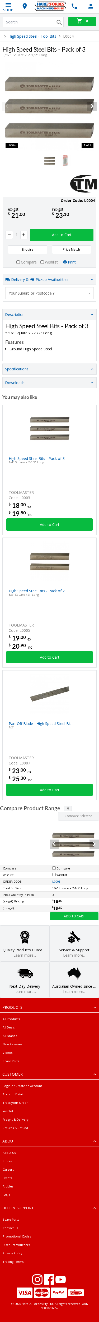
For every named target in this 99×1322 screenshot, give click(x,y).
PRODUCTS (12, 1007)
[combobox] (49, 293)
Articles (8, 1186)
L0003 (56, 881)
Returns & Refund (15, 1128)
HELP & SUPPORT (18, 1207)
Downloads (15, 382)
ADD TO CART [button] (74, 916)
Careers (8, 1169)
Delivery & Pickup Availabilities (39, 279)
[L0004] (49, 106)
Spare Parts (11, 1061)
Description (15, 314)
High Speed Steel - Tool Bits (32, 36)
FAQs (6, 1195)
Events (7, 1178)
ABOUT (8, 1141)
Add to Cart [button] (62, 234)
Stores (7, 1161)
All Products (11, 1019)
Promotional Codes (17, 1236)
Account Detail (13, 1094)
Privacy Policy (12, 1253)
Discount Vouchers (16, 1245)
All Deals (9, 1027)
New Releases (12, 1044)
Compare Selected (78, 816)
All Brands (10, 1036)
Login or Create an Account (22, 1086)
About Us (9, 1153)
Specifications (17, 368)
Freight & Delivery (16, 1119)
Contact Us (10, 1228)
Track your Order (15, 1103)
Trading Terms (13, 1262)
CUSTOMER (12, 1074)
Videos (7, 1053)
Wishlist (8, 1111)
